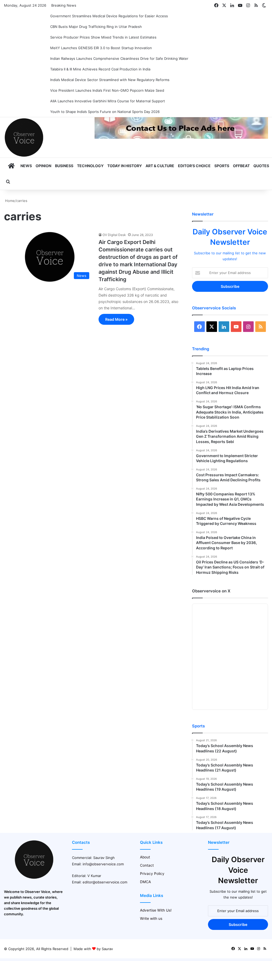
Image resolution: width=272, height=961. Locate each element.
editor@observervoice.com (105, 882)
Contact (147, 865)
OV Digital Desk (114, 235)
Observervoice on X (211, 590)
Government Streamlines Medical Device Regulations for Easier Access (109, 16)
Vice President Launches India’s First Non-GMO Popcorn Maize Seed (107, 90)
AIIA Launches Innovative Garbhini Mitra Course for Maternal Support (107, 101)
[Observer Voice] (24, 137)
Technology (90, 165)
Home (9, 201)
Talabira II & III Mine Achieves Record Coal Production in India (100, 69)
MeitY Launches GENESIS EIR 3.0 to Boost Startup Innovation (101, 48)
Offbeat (241, 165)
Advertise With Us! (156, 910)
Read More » (116, 319)
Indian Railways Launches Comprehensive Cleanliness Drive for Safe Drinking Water (119, 58)
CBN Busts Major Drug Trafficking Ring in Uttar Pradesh (96, 26)
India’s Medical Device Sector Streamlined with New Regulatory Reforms (109, 80)
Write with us (151, 918)
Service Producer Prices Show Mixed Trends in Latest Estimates (103, 37)
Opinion (43, 165)
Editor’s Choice (194, 165)
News (26, 165)
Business (64, 165)
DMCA (145, 882)
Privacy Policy (152, 873)
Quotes (261, 165)
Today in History (124, 165)
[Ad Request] (181, 137)
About (145, 857)
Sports (221, 165)
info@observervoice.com (103, 864)
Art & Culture (160, 165)
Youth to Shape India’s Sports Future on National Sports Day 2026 (105, 111)
